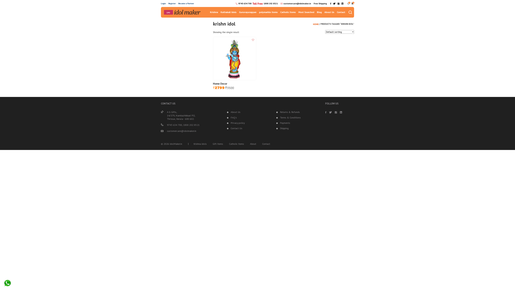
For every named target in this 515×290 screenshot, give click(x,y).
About (253, 143)
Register (172, 3)
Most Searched (306, 12)
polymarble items (268, 12)
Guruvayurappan (247, 12)
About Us (329, 12)
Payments (285, 122)
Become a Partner (186, 3)
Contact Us (236, 128)
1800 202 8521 (271, 3)
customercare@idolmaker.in (297, 3)
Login (163, 3)
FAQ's (234, 117)
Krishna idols (200, 143)
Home (316, 24)
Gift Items (218, 143)
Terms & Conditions (290, 117)
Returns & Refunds (290, 112)
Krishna (214, 12)
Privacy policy (238, 122)
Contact (341, 12)
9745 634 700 (244, 3)
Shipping (284, 128)
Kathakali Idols (228, 12)
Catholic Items (288, 12)
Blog (319, 12)
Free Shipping (320, 3)
